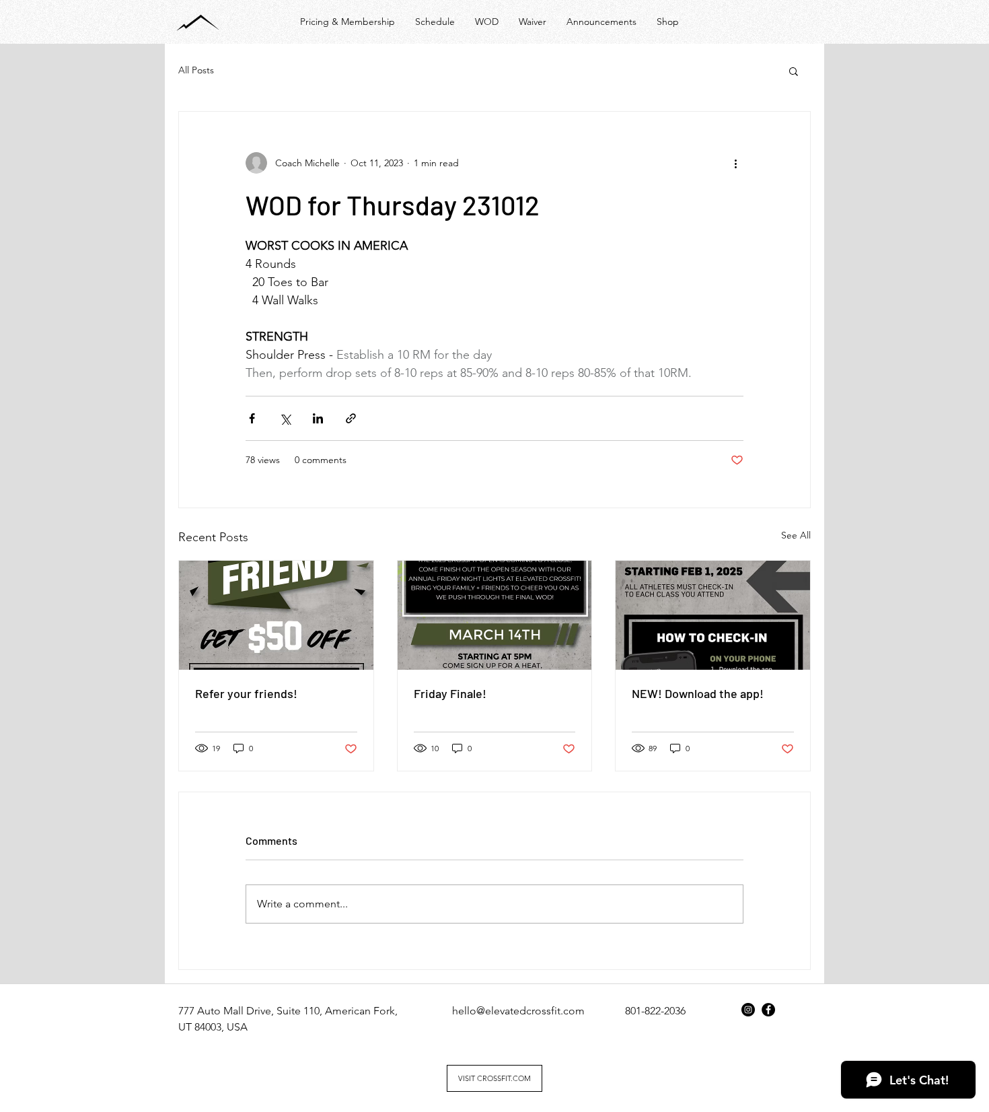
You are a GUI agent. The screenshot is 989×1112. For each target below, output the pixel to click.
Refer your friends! (246, 693)
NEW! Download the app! (698, 693)
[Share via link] (350, 418)
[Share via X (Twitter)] (285, 418)
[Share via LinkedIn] (318, 418)
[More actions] (735, 163)
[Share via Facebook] (252, 418)
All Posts (196, 70)
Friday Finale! (450, 693)
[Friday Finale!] (495, 615)
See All (796, 535)
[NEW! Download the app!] (713, 615)
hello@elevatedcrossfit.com (518, 1010)
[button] (793, 70)
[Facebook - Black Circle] (768, 1009)
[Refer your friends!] (276, 615)
